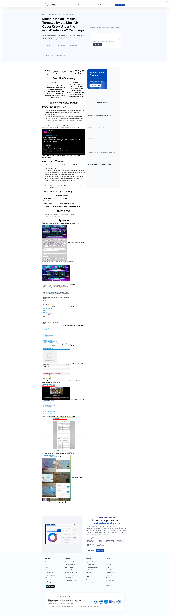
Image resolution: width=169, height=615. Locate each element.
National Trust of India (69, 180)
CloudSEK (47, 110)
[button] (72, 5)
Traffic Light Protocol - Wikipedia (53, 216)
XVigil (67, 110)
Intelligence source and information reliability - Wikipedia (59, 214)
